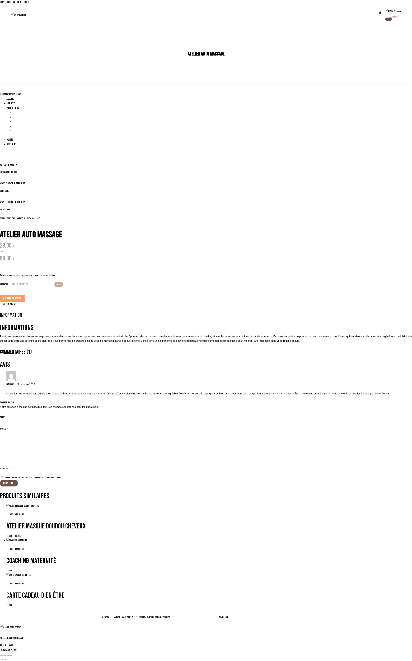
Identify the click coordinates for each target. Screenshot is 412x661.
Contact (116, 617)
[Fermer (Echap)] (10, 655)
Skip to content (7, 2)
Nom (2, 417)
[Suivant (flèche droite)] (4, 659)
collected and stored (50, 477)
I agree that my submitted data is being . (33, 477)
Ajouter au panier (12, 298)
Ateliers (4, 284)
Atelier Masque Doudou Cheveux (46, 526)
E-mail (4, 428)
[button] (9, 304)
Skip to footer (22, 2)
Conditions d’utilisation (150, 617)
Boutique (11, 218)
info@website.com (8, 172)
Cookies (166, 617)
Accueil (3, 218)
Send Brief (5, 191)
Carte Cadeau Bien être (35, 595)
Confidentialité (129, 617)
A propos (106, 617)
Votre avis (5, 468)
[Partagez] (7, 655)
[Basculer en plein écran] (4, 655)
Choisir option (8, 650)
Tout (17, 218)
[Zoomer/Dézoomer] (1, 655)
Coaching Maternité (31, 561)
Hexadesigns (223, 617)
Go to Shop (5, 209)
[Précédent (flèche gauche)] (1, 659)
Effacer (59, 284)
